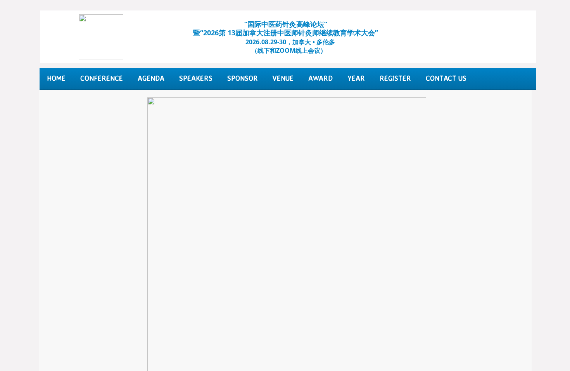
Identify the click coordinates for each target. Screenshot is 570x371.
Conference (101, 78)
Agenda (151, 78)
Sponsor (242, 78)
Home (56, 78)
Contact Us (446, 78)
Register (395, 78)
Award (320, 78)
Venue (283, 78)
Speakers (195, 78)
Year (356, 78)
